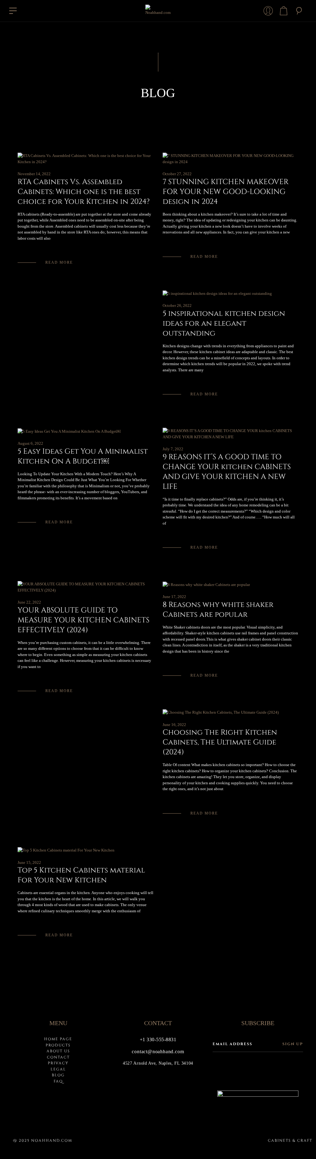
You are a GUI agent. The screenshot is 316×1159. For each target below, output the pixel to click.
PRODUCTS (58, 1045)
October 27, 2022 (177, 173)
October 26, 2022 (177, 305)
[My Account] (268, 10)
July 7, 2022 (173, 449)
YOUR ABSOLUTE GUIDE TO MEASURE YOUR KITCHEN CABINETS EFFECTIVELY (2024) (83, 620)
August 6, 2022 (30, 443)
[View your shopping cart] (283, 10)
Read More (59, 262)
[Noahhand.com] (158, 11)
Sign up (292, 1043)
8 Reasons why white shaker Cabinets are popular (218, 610)
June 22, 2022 (29, 602)
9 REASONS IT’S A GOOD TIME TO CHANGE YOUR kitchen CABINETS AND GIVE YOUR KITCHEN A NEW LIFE (227, 472)
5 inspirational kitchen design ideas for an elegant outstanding (224, 323)
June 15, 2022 (29, 862)
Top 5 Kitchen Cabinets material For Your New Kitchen (81, 875)
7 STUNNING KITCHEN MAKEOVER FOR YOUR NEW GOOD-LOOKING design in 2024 (226, 192)
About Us (58, 1051)
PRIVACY (58, 1063)
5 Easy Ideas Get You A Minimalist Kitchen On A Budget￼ (83, 456)
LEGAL (58, 1069)
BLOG (58, 1075)
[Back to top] (302, 1145)
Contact (58, 1057)
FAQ (58, 1081)
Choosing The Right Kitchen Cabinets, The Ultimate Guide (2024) (220, 742)
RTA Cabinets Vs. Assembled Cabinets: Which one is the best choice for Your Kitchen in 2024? (84, 192)
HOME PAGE (58, 1039)
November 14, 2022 (34, 173)
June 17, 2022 (174, 596)
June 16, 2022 (174, 724)
